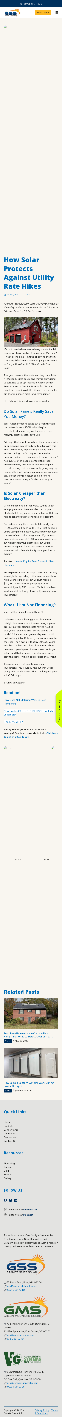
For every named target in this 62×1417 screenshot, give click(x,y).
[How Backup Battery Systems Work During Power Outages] (31, 1063)
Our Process (10, 1133)
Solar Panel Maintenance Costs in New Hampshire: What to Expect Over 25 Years (28, 1035)
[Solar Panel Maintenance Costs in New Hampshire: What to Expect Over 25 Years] (31, 1013)
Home (7, 1122)
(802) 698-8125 (15, 1386)
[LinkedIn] (15, 1200)
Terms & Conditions (46, 1412)
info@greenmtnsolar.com (20, 1334)
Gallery (7, 1178)
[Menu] (57, 12)
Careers (8, 1166)
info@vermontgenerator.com (22, 1382)
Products (8, 1126)
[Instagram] (10, 1200)
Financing (9, 1163)
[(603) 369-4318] (21, 4)
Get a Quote (43, 12)
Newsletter (30, 1209)
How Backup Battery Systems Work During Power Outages (29, 1084)
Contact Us (10, 1140)
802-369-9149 (15, 1338)
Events (8, 1174)
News (27, 295)
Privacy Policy (42, 1410)
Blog (6, 1170)
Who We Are (11, 1129)
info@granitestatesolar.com (21, 1286)
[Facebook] (5, 1200)
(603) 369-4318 (33, 3)
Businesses (10, 1137)
